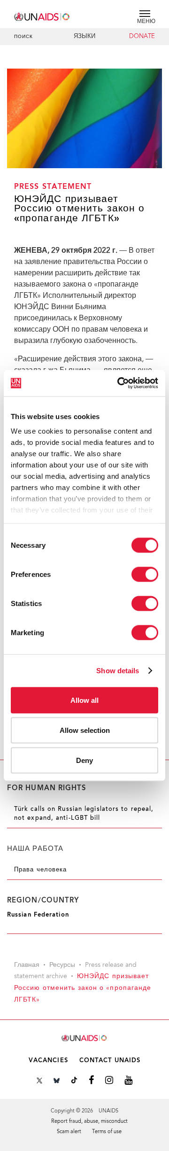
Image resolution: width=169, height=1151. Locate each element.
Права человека (40, 870)
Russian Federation (38, 915)
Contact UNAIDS (109, 1061)
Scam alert (69, 1132)
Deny (84, 760)
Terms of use (107, 1132)
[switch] (144, 574)
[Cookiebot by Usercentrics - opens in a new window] (119, 383)
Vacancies (48, 1061)
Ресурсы (62, 965)
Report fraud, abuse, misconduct (89, 1121)
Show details (117, 671)
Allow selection (85, 730)
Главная (26, 965)
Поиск (23, 37)
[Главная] (42, 15)
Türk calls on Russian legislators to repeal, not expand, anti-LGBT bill (84, 814)
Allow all (84, 700)
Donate (142, 36)
